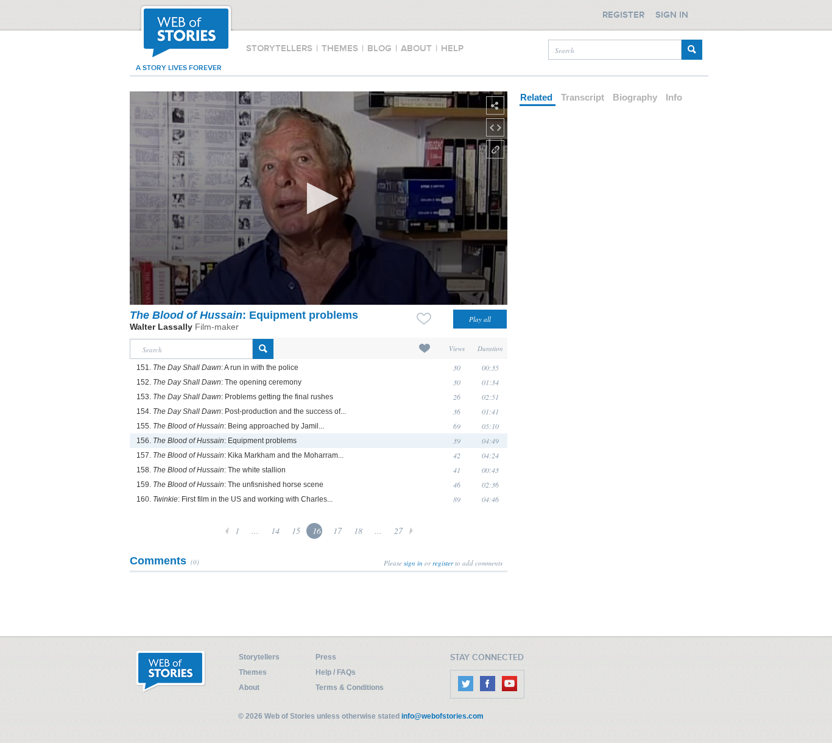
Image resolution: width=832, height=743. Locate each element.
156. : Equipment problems (216, 440)
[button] (318, 198)
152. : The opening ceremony (218, 382)
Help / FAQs (336, 672)
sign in (413, 562)
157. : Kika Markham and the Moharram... (240, 455)
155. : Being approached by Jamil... (230, 426)
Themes (253, 672)
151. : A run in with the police (217, 367)
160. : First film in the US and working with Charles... (234, 499)
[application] (318, 198)
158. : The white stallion (211, 470)
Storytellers (259, 657)
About (249, 687)
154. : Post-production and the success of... (241, 411)
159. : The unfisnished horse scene (229, 484)
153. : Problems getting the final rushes (234, 397)
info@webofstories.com (442, 716)
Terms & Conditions (350, 687)
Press (326, 657)
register (442, 562)
